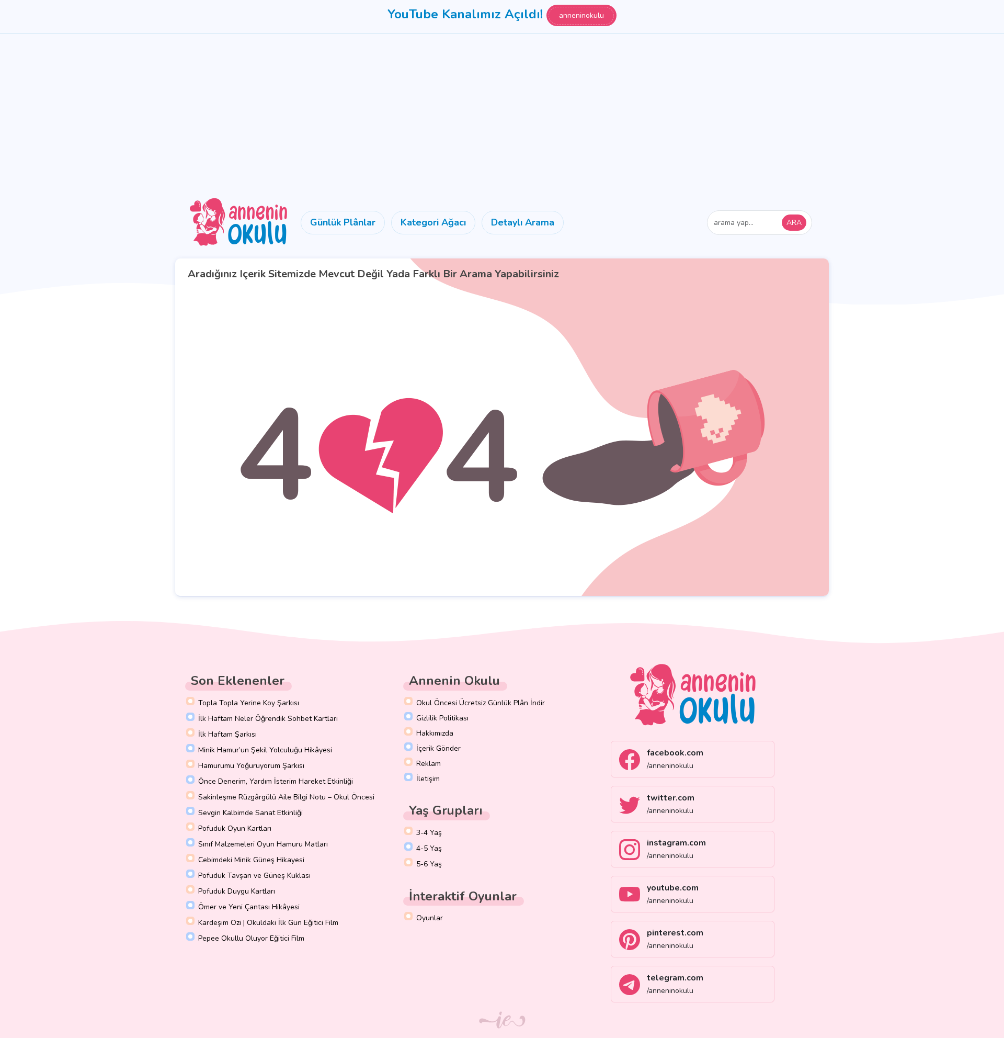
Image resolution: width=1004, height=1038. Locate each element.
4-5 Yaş (429, 848)
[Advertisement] (502, 112)
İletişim (428, 779)
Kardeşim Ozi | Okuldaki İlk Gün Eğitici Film (268, 923)
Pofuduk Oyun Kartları (234, 828)
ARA (794, 223)
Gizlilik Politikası (442, 718)
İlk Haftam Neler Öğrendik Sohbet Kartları (268, 719)
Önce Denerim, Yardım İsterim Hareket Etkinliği (275, 781)
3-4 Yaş (429, 833)
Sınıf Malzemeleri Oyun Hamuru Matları (263, 844)
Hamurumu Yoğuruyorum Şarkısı (251, 766)
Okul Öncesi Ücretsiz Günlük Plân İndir (480, 703)
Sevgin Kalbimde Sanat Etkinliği (250, 813)
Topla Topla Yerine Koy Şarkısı (248, 703)
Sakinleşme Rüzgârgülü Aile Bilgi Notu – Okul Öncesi (286, 797)
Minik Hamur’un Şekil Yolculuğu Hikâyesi (265, 750)
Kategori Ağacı (433, 222)
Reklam (428, 764)
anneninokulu (581, 15)
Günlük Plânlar (342, 222)
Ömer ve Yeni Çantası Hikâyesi (249, 907)
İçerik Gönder (438, 748)
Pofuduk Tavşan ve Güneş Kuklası (254, 876)
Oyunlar (429, 918)
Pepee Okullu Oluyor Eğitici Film (251, 938)
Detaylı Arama (522, 222)
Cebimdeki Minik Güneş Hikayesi (251, 860)
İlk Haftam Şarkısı (227, 734)
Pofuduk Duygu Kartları (236, 891)
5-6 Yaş (429, 864)
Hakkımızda (434, 733)
